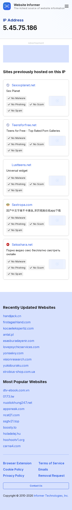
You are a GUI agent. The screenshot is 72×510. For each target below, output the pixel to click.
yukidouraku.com (15, 365)
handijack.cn (12, 316)
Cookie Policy (13, 469)
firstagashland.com (17, 322)
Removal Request (51, 475)
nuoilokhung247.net (17, 403)
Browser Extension (17, 463)
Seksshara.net (22, 244)
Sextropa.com (22, 205)
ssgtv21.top (11, 421)
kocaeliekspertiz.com (18, 328)
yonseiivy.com (13, 353)
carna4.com (12, 446)
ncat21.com (11, 415)
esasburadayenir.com (18, 341)
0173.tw (8, 396)
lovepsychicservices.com (21, 347)
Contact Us (36, 485)
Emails (43, 469)
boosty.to (10, 427)
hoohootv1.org (13, 440)
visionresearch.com (17, 359)
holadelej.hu (12, 434)
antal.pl (8, 334)
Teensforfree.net (24, 125)
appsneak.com (13, 409)
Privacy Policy (13, 475)
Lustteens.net (21, 165)
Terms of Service (51, 463)
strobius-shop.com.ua (19, 372)
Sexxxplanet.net (23, 85)
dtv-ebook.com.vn (16, 390)
